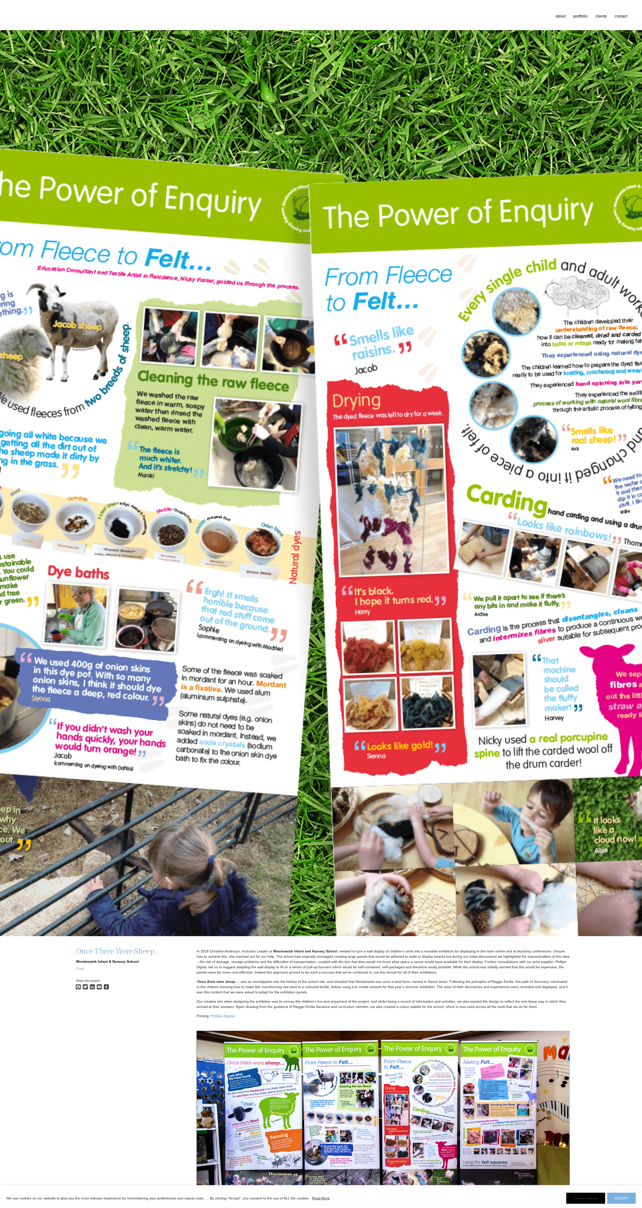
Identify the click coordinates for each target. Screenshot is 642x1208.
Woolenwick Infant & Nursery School (107, 961)
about (560, 16)
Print (80, 969)
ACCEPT (621, 1198)
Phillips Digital (222, 1016)
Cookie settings (586, 1198)
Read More (321, 1198)
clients (601, 16)
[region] (321, 1196)
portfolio (580, 16)
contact (621, 16)
